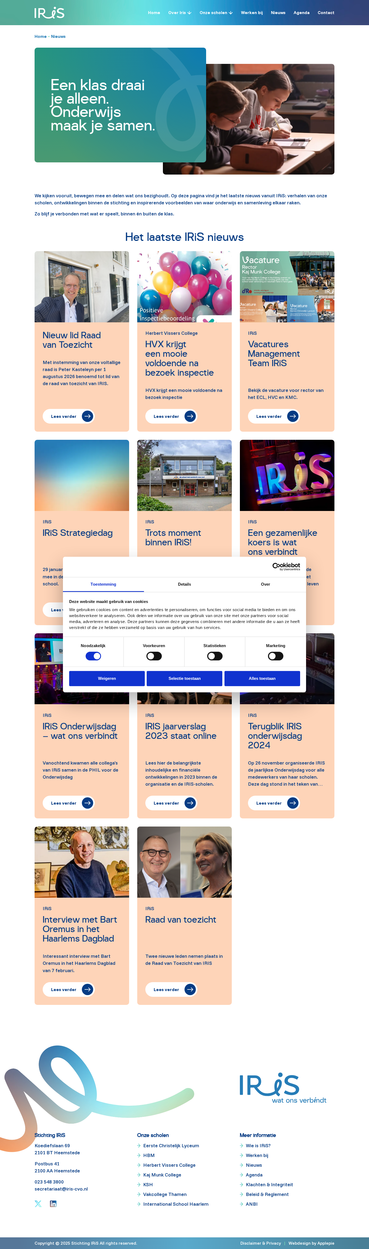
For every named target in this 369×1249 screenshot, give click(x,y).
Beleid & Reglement (267, 1194)
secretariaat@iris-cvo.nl (61, 1189)
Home (154, 12)
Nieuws (278, 12)
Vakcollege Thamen (165, 1194)
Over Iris (177, 12)
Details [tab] (184, 584)
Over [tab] (265, 584)
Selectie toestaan (185, 678)
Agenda (302, 12)
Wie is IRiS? (258, 1145)
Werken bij (252, 12)
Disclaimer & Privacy (260, 1243)
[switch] (154, 656)
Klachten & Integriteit (269, 1184)
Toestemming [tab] (103, 584)
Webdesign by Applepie (311, 1243)
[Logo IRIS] (49, 13)
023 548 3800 (49, 1182)
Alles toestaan (262, 678)
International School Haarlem (176, 1204)
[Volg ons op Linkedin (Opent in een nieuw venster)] (53, 1204)
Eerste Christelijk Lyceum (171, 1145)
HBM (149, 1155)
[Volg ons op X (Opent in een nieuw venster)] (38, 1204)
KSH (148, 1184)
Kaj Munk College (162, 1175)
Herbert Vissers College (169, 1165)
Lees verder (63, 416)
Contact (326, 12)
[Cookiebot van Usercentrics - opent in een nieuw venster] (276, 567)
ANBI (252, 1204)
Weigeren (107, 678)
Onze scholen (213, 12)
